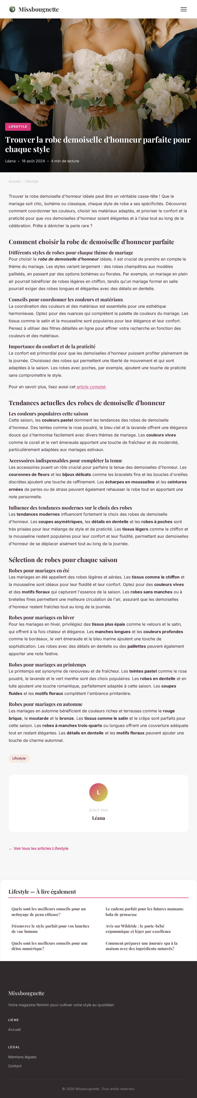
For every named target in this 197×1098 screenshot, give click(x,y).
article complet (91, 386)
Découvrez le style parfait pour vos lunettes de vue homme (50, 928)
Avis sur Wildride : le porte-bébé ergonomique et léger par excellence (138, 928)
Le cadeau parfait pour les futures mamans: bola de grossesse (145, 911)
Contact (15, 1066)
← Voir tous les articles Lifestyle (38, 848)
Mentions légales (22, 1057)
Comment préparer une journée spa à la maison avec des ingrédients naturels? (142, 946)
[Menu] (184, 9)
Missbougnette (38, 9)
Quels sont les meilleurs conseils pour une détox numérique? (50, 946)
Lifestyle (18, 126)
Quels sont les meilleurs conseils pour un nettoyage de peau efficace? (49, 911)
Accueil (14, 181)
